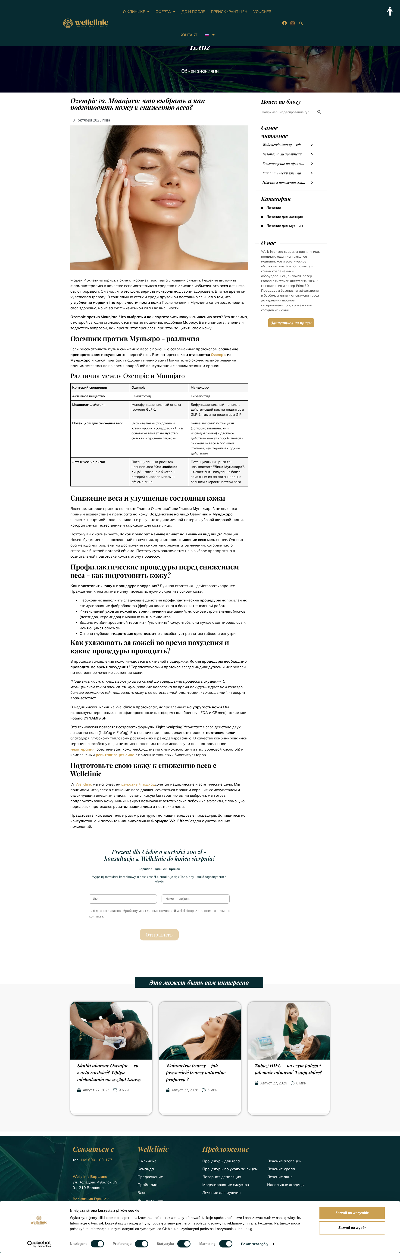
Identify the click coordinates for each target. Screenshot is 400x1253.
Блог (142, 1192)
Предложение (150, 1176)
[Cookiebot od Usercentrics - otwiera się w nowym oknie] (39, 1243)
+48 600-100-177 (96, 1159)
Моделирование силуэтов (225, 1184)
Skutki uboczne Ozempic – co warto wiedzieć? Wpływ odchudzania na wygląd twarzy (109, 1072)
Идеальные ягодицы (285, 1184)
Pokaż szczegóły (255, 1244)
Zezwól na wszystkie (352, 1213)
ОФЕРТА (163, 11)
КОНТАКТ (188, 34)
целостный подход (138, 784)
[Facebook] (284, 23)
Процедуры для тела (221, 1161)
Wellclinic (83, 784)
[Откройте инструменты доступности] (389, 11)
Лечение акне (280, 1176)
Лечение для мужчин (221, 1192)
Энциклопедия (151, 1200)
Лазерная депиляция (221, 1176)
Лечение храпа (281, 1169)
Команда (146, 1169)
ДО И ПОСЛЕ (193, 11)
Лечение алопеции (284, 1161)
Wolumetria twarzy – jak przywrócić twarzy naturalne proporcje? (195, 1072)
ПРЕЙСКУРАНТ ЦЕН (229, 11)
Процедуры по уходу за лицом (230, 1169)
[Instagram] (292, 23)
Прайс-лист (148, 1184)
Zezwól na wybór (352, 1228)
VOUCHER (262, 11)
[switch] (141, 1243)
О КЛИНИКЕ (134, 11)
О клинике (147, 1161)
